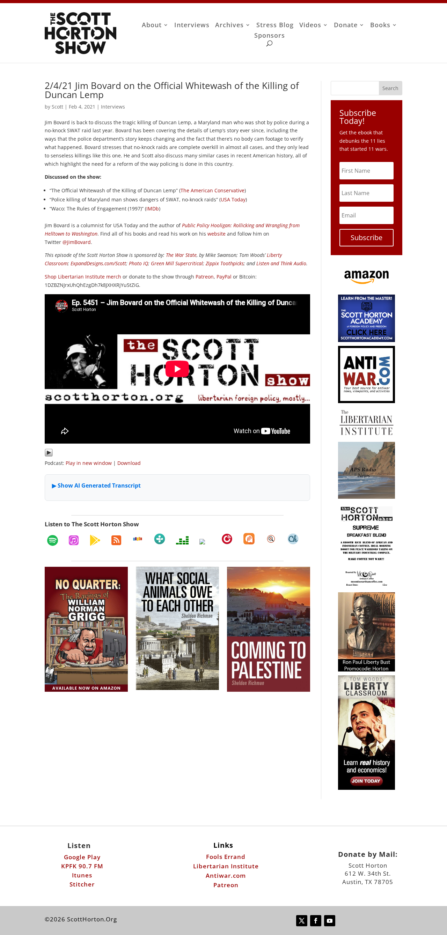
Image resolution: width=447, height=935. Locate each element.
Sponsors (269, 36)
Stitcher (82, 884)
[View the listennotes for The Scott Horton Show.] (271, 539)
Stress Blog (275, 25)
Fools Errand (226, 857)
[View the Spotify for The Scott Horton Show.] (52, 540)
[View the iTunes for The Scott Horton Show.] (73, 540)
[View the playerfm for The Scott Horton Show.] (227, 539)
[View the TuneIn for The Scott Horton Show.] (160, 539)
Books (380, 25)
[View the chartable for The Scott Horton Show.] (293, 539)
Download (129, 463)
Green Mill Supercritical (177, 263)
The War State (181, 255)
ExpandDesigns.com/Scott (98, 263)
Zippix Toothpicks (225, 263)
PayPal (224, 276)
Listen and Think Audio (281, 263)
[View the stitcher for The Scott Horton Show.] (138, 539)
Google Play (82, 857)
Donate (346, 25)
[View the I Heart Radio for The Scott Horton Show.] (205, 541)
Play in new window (89, 463)
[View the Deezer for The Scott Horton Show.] (182, 540)
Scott (57, 106)
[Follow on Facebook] (315, 920)
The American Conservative (212, 190)
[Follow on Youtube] (329, 920)
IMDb (152, 208)
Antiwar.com (226, 875)
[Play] (49, 455)
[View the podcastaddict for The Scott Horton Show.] (249, 538)
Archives (229, 25)
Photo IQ (138, 263)
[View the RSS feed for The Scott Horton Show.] (116, 540)
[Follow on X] (301, 920)
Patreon (205, 276)
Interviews (192, 25)
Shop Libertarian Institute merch (83, 276)
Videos (310, 25)
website (216, 233)
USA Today (233, 199)
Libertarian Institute (226, 866)
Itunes (82, 875)
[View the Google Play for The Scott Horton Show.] (95, 540)
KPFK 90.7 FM (82, 866)
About (152, 25)
